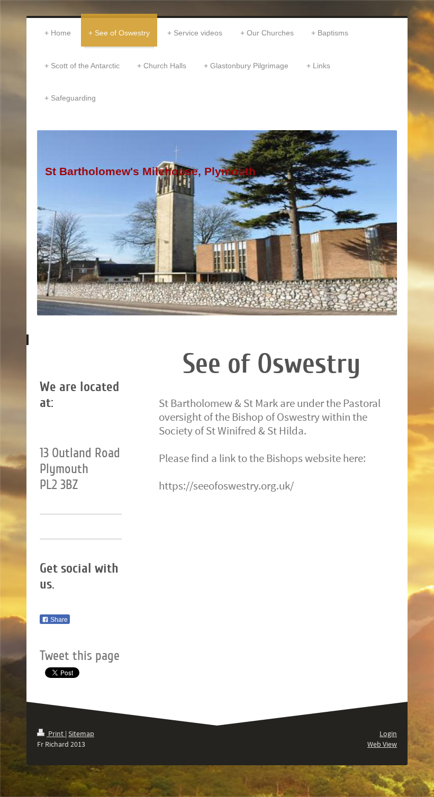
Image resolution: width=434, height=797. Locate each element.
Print (56, 733)
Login (388, 733)
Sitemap (81, 733)
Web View (382, 744)
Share (58, 619)
